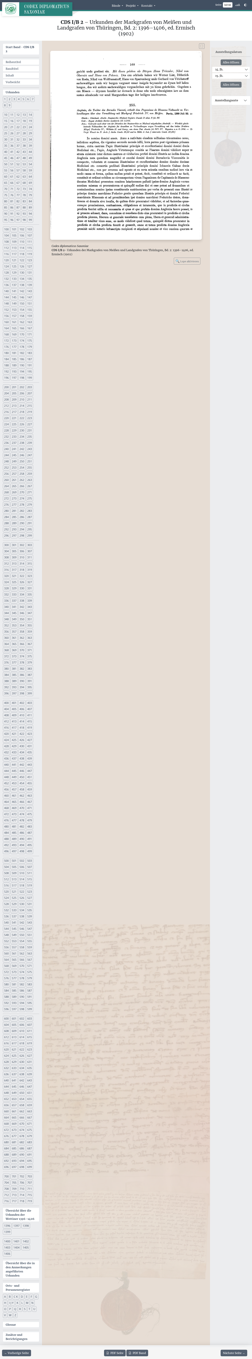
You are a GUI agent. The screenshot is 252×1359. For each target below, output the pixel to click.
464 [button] (6, 802)
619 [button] (29, 1043)
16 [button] (11, 121)
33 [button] (24, 139)
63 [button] (24, 176)
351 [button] (29, 619)
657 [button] (14, 1105)
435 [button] (29, 752)
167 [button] (29, 328)
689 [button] (14, 1154)
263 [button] (29, 480)
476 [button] (6, 820)
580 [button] (6, 984)
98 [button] (24, 220)
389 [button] (14, 681)
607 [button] (29, 1025)
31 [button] (11, 139)
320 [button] (6, 576)
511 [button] (29, 873)
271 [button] (29, 492)
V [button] (5, 1315)
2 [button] (9, 99)
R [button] (20, 1309)
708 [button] (6, 1189)
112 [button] (6, 248)
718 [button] (22, 1201)
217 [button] (14, 412)
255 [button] (29, 467)
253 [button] (14, 467)
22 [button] (18, 127)
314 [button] (22, 563)
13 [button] (24, 115)
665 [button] (14, 1117)
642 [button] (22, 1080)
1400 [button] (7, 1241)
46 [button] (11, 158)
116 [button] (6, 254)
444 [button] (6, 771)
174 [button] (22, 340)
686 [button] (22, 1148)
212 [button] (6, 406)
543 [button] (29, 922)
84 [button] (30, 201)
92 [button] (18, 214)
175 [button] (29, 340)
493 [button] (14, 845)
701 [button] (14, 1176)
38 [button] (24, 146)
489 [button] (14, 839)
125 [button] (14, 266)
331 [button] (29, 588)
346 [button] (22, 613)
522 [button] (22, 892)
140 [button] (6, 291)
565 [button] (14, 960)
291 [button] (29, 523)
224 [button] (6, 424)
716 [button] (6, 1201)
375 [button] (29, 656)
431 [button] (29, 746)
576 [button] (6, 978)
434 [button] (22, 752)
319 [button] (29, 570)
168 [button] (6, 334)
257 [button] (14, 474)
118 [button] (22, 254)
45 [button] (5, 158)
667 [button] (29, 1117)
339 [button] (29, 601)
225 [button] (14, 424)
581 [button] (14, 984)
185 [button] (14, 359)
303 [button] (29, 545)
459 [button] (29, 789)
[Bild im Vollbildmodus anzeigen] (202, 46)
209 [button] (14, 399)
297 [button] (14, 535)
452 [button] (6, 783)
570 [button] (22, 966)
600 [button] (6, 1018)
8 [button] (5, 105)
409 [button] (14, 715)
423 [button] (29, 734)
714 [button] (22, 1195)
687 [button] (29, 1148)
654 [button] (22, 1099)
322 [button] (22, 576)
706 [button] (22, 1182)
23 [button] (24, 127)
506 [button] (22, 867)
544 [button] (6, 929)
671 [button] (29, 1124)
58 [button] (24, 170)
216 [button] (6, 412)
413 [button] (14, 721)
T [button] (29, 1309)
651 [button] (29, 1093)
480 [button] (6, 826)
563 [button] (29, 953)
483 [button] (29, 826)
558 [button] (22, 947)
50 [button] (5, 164)
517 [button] (14, 885)
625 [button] (14, 1056)
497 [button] (14, 851)
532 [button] (6, 910)
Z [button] (15, 1315)
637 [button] (14, 1074)
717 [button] (14, 1201)
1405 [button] (26, 1247)
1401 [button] (16, 1241)
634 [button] (22, 1068)
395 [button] (29, 687)
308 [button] (6, 557)
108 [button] (6, 242)
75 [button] (5, 195)
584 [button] (6, 990)
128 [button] (6, 272)
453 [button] (14, 783)
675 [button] (29, 1130)
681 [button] (14, 1142)
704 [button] (6, 1182)
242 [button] (22, 449)
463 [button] (29, 796)
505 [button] (14, 867)
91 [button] (11, 214)
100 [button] (6, 229)
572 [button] (6, 972)
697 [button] (14, 1167)
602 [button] (22, 1018)
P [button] (10, 1309)
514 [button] (22, 879)
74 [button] (30, 189)
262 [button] (22, 480)
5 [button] (23, 99)
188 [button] (6, 365)
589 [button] (14, 997)
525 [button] (14, 898)
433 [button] (14, 752)
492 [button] (6, 845)
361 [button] (14, 638)
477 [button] (14, 820)
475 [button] (29, 814)
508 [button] (6, 873)
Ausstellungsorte (226, 100)
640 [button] (6, 1080)
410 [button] (22, 715)
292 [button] (6, 529)
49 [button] (30, 158)
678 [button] (22, 1136)
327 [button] (29, 582)
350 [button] (22, 619)
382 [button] (22, 669)
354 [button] (22, 625)
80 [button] (5, 201)
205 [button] (14, 393)
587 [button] (29, 990)
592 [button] (6, 1003)
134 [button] (22, 279)
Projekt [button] (131, 5)
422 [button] (22, 734)
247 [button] (29, 455)
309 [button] (14, 557)
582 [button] (22, 984)
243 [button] (29, 449)
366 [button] (22, 644)
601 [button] (14, 1018)
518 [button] (22, 885)
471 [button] (29, 808)
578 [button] (22, 978)
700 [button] (6, 1176)
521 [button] (14, 892)
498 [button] (22, 851)
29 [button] (30, 133)
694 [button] (22, 1161)
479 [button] (29, 820)
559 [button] (29, 947)
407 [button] (29, 709)
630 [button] (22, 1062)
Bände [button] (116, 5)
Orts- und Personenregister (18, 1287)
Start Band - (20, 49)
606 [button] (22, 1025)
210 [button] (22, 399)
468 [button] (6, 808)
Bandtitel (12, 68)
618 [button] (22, 1043)
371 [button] (29, 650)
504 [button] (6, 867)
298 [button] (22, 535)
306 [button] (22, 551)
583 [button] (29, 984)
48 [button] (24, 158)
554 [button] (22, 941)
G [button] (36, 1297)
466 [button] (22, 802)
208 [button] (6, 399)
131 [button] (29, 272)
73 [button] (24, 189)
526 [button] (22, 898)
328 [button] (6, 588)
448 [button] (6, 777)
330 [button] (22, 588)
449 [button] (14, 777)
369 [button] (14, 650)
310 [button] (22, 557)
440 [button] (6, 765)
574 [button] (22, 972)
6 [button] (28, 99)
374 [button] (22, 656)
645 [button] (14, 1086)
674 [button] (22, 1130)
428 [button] (6, 746)
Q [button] (15, 1309)
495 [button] (29, 845)
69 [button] (30, 183)
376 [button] (6, 662)
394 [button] (22, 687)
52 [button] (18, 164)
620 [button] (6, 1049)
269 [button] (14, 492)
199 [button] (29, 378)
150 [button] (22, 303)
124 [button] (6, 266)
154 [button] (22, 310)
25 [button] (5, 133)
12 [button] (18, 115)
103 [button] (29, 229)
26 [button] (11, 133)
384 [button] (6, 675)
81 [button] (11, 201)
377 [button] (14, 662)
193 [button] (14, 371)
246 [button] (22, 455)
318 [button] (22, 570)
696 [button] (6, 1167)
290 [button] (22, 523)
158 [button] (22, 316)
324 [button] (6, 582)
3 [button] (14, 99)
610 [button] (22, 1031)
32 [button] (18, 139)
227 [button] (29, 424)
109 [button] (14, 242)
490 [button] (22, 839)
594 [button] (22, 1003)
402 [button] (22, 703)
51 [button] (11, 164)
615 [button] (29, 1037)
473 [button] (14, 814)
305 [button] (14, 551)
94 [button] (30, 214)
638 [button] (22, 1074)
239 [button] (29, 443)
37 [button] (18, 146)
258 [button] (22, 474)
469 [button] (14, 808)
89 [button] (30, 207)
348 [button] (6, 619)
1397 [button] (16, 1226)
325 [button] (14, 582)
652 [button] (6, 1099)
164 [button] (6, 328)
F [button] (31, 1297)
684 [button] (6, 1148)
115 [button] (29, 248)
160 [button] (6, 322)
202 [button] (22, 387)
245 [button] (14, 455)
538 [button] (22, 916)
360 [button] (6, 638)
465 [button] (14, 802)
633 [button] (14, 1068)
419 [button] (29, 727)
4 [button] (19, 99)
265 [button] (14, 486)
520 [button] (6, 892)
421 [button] (14, 734)
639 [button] (29, 1074)
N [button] (32, 1303)
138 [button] (22, 285)
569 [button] (14, 966)
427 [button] (29, 740)
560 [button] (6, 953)
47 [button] (18, 158)
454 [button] (22, 783)
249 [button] (14, 461)
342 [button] (22, 607)
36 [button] (11, 146)
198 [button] (22, 378)
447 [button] (29, 771)
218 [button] (22, 412)
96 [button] (11, 220)
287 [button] (29, 517)
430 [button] (22, 746)
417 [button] (14, 727)
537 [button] (14, 916)
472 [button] (6, 814)
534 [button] (22, 910)
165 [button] (14, 328)
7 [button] (32, 99)
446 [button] (22, 771)
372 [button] (6, 656)
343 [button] (29, 607)
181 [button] (14, 353)
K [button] (17, 1303)
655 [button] (29, 1099)
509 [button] (14, 873)
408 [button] (6, 715)
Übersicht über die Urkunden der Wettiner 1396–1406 (20, 1215)
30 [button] (5, 139)
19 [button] (30, 121)
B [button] (10, 1297)
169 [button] (14, 334)
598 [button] (22, 1009)
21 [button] (11, 127)
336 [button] (6, 601)
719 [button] (29, 1201)
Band (139, 1353)
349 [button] (14, 619)
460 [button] (6, 796)
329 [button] (14, 588)
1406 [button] (7, 1254)
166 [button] (22, 328)
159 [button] (29, 316)
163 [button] (29, 322)
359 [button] (29, 631)
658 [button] (22, 1105)
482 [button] (22, 826)
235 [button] (29, 437)
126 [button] (22, 266)
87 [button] (18, 207)
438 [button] (22, 758)
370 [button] (22, 650)
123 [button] (29, 260)
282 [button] (22, 511)
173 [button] (14, 340)
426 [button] (22, 740)
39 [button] (30, 146)
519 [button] (29, 885)
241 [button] (14, 449)
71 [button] (11, 189)
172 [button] (6, 340)
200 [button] (6, 387)
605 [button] (14, 1025)
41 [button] (11, 152)
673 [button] (14, 1130)
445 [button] (14, 771)
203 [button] (29, 387)
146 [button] (22, 297)
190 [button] (22, 365)
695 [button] (29, 1161)
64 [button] (30, 176)
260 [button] (6, 480)
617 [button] (14, 1043)
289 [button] (14, 523)
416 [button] (6, 727)
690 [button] (22, 1154)
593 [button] (14, 1003)
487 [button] (29, 833)
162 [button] (22, 322)
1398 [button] (26, 1226)
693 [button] (14, 1161)
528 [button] (6, 904)
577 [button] (14, 978)
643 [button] (29, 1080)
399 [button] (29, 693)
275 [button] (29, 498)
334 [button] (22, 594)
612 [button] (6, 1037)
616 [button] (6, 1043)
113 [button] (14, 248)
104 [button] (6, 235)
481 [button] (14, 826)
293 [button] (14, 529)
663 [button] (29, 1111)
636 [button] (6, 1074)
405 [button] (14, 709)
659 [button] (29, 1105)
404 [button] (6, 709)
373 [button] (14, 656)
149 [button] (14, 303)
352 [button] (6, 625)
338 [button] (22, 601)
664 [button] (6, 1117)
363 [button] (29, 638)
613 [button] (14, 1037)
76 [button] (11, 195)
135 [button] (29, 279)
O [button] (5, 1309)
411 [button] (29, 715)
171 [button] (29, 334)
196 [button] (6, 378)
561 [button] (14, 953)
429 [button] (14, 746)
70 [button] (5, 189)
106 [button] (22, 235)
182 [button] (22, 353)
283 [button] (29, 511)
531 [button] (29, 904)
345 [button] (14, 613)
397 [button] (14, 693)
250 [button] (22, 461)
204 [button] (6, 393)
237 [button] (14, 443)
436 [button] (6, 758)
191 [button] (29, 365)
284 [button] (6, 517)
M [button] (27, 1303)
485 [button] (14, 833)
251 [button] (29, 461)
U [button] (34, 1309)
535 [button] (29, 910)
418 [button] (22, 727)
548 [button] (6, 935)
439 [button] (29, 758)
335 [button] (29, 594)
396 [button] (6, 693)
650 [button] (22, 1093)
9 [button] (9, 105)
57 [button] (18, 170)
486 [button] (22, 833)
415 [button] (29, 721)
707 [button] (29, 1182)
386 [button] (22, 675)
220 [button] (6, 418)
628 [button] (6, 1062)
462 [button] (22, 796)
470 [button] (22, 808)
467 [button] (29, 802)
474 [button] (22, 814)
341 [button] (14, 607)
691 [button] (29, 1154)
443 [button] (29, 765)
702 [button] (22, 1176)
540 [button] (6, 922)
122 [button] (22, 260)
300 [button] (6, 545)
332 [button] (6, 594)
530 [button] (22, 904)
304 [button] (6, 551)
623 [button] (29, 1049)
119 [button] (29, 254)
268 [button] (6, 492)
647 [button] (29, 1086)
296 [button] (6, 535)
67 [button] (18, 183)
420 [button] (6, 734)
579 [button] (29, 978)
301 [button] (14, 545)
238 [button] (22, 443)
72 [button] (18, 189)
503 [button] (29, 861)
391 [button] (29, 681)
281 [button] (14, 511)
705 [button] (14, 1182)
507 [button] (29, 867)
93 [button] (24, 214)
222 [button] (22, 418)
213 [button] (14, 406)
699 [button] (29, 1167)
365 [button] (14, 644)
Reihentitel (13, 62)
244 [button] (6, 455)
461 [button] (14, 796)
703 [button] (29, 1176)
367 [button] (29, 644)
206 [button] (22, 393)
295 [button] (29, 529)
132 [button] (6, 279)
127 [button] (29, 266)
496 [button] (6, 851)
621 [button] (14, 1049)
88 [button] (24, 207)
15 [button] (5, 121)
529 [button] (14, 904)
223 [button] (29, 418)
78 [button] (24, 195)
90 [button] (5, 214)
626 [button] (22, 1056)
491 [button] (29, 839)
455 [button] (29, 783)
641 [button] (14, 1080)
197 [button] (14, 378)
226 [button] (22, 424)
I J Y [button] (11, 1303)
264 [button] (6, 486)
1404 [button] (16, 1247)
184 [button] (6, 359)
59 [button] (30, 170)
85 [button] (5, 207)
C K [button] (16, 1297)
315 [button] (29, 563)
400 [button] (6, 703)
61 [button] (11, 176)
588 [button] (6, 997)
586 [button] (22, 990)
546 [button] (22, 929)
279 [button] (29, 505)
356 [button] (6, 631)
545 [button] (14, 929)
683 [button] (29, 1142)
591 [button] (29, 997)
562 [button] (22, 953)
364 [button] (6, 644)
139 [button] (29, 285)
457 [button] (14, 789)
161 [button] (14, 322)
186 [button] (22, 359)
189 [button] (14, 365)
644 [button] (6, 1086)
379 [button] (29, 662)
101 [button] (14, 229)
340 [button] (6, 607)
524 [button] (6, 898)
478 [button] (22, 820)
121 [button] (14, 260)
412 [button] (6, 721)
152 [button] (6, 310)
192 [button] (6, 371)
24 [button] (30, 127)
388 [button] (6, 681)
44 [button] (30, 152)
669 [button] (14, 1124)
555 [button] (29, 941)
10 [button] (5, 115)
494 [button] (22, 845)
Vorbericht (13, 82)
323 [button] (29, 576)
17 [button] (18, 121)
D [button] (22, 1297)
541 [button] (14, 922)
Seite (116, 1353)
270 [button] (22, 492)
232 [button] (6, 437)
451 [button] (29, 777)
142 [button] (22, 291)
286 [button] (22, 517)
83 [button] (24, 201)
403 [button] (29, 703)
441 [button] (14, 765)
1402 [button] (26, 1241)
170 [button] (22, 334)
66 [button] (11, 183)
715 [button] (29, 1195)
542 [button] (22, 922)
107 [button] (29, 235)
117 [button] (14, 254)
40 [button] (5, 152)
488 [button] (6, 839)
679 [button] (29, 1136)
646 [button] (22, 1086)
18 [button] (24, 121)
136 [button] (6, 285)
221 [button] (14, 418)
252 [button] (6, 467)
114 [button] (22, 248)
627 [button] (29, 1056)
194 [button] (22, 371)
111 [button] (29, 242)
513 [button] (14, 879)
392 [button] (6, 687)
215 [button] (29, 406)
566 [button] (22, 960)
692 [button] (6, 1161)
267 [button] (29, 486)
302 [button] (22, 545)
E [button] (27, 1297)
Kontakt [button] (147, 5)
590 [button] (22, 997)
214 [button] (22, 406)
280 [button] (6, 511)
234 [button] (22, 437)
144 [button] (6, 297)
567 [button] (29, 960)
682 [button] (22, 1142)
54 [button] (30, 164)
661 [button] (14, 1111)
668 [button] (6, 1124)
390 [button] (22, 681)
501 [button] (14, 861)
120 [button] (6, 260)
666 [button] (22, 1117)
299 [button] (29, 535)
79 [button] (30, 195)
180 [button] (6, 353)
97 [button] (18, 220)
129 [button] (14, 272)
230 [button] (22, 430)
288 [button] (6, 523)
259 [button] (29, 474)
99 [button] (30, 220)
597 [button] (14, 1009)
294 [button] (22, 529)
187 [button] (29, 359)
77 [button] (18, 195)
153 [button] (14, 310)
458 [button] (22, 789)
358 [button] (22, 631)
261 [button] (14, 480)
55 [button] (5, 170)
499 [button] (29, 851)
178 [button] (22, 347)
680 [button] (6, 1142)
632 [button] (6, 1068)
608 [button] (6, 1031)
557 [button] (14, 947)
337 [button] (14, 601)
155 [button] (29, 310)
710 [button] (22, 1189)
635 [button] (29, 1068)
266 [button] (22, 486)
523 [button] (29, 892)
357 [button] (14, 631)
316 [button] (6, 570)
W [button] (10, 1315)
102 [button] (22, 229)
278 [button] (22, 505)
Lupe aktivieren (187, 261)
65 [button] (5, 183)
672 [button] (6, 1130)
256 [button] (6, 474)
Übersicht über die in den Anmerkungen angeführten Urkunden (20, 1269)
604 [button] (6, 1025)
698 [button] (22, 1167)
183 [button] (29, 353)
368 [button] (6, 650)
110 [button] (22, 242)
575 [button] (29, 972)
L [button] (22, 1303)
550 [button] (22, 935)
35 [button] (5, 146)
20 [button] (5, 127)
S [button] (25, 1309)
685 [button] (14, 1148)
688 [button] (6, 1154)
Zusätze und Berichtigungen (16, 1337)
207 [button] (29, 393)
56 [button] (11, 170)
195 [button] (29, 371)
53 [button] (24, 164)
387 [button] (29, 675)
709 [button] (14, 1189)
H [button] (5, 1303)
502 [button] (22, 861)
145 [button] (14, 297)
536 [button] (6, 916)
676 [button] (6, 1136)
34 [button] (30, 139)
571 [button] (29, 966)
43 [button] (24, 152)
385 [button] (14, 675)
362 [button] (22, 638)
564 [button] (6, 960)
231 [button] (29, 430)
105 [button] (14, 235)
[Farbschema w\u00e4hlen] (245, 5)
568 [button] (6, 966)
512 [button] (6, 879)
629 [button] (14, 1062)
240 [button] (6, 449)
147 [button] (29, 297)
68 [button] (24, 183)
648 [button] (6, 1093)
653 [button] (14, 1099)
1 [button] (5, 99)
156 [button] (6, 316)
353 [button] (14, 625)
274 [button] (22, 498)
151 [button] (29, 303)
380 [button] (6, 669)
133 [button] (14, 279)
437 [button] (14, 758)
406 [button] (22, 709)
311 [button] (29, 557)
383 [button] (29, 669)
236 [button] (6, 443)
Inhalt (10, 75)
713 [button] (14, 1195)
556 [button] (6, 947)
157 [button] (14, 316)
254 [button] (22, 467)
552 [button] (6, 941)
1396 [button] (7, 1226)
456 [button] (6, 789)
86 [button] (11, 207)
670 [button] (22, 1124)
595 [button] (29, 1003)
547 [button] (29, 929)
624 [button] (6, 1056)
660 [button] (6, 1111)
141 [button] (14, 291)
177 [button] (14, 347)
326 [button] (22, 582)
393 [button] (14, 687)
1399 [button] (7, 1232)
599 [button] (29, 1009)
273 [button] (14, 498)
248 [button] (6, 461)
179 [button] (29, 347)
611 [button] (29, 1031)
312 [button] (6, 563)
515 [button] (29, 879)
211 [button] (29, 399)
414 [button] (22, 721)
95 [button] (5, 220)
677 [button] (14, 1136)
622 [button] (22, 1049)
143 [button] (29, 291)
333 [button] (14, 594)
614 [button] (22, 1037)
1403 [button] (7, 1247)
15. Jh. (219, 75)
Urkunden (13, 92)
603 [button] (29, 1018)
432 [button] (6, 752)
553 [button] (14, 941)
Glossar (11, 1324)
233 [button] (14, 437)
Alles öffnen (231, 62)
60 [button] (5, 176)
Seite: (218, 4)
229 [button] (14, 430)
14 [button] (30, 115)
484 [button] (6, 833)
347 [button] (29, 613)
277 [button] (14, 505)
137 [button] (14, 285)
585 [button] (14, 990)
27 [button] (18, 133)
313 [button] (14, 563)
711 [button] (29, 1189)
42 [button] (18, 152)
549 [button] (14, 935)
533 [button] (14, 910)
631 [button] (29, 1062)
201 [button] (14, 387)
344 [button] (6, 613)
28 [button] (24, 133)
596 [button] (6, 1009)
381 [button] (14, 669)
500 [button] (6, 861)
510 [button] (22, 873)
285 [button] (14, 517)
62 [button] (18, 176)
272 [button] (6, 498)
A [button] (5, 1297)
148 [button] (6, 303)
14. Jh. (219, 69)
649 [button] (14, 1093)
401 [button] (14, 703)
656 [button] (6, 1105)
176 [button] (6, 347)
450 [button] (22, 777)
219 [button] (29, 412)
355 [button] (29, 625)
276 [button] (6, 505)
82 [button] (18, 201)
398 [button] (22, 693)
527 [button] (29, 898)
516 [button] (6, 885)
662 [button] (22, 1111)
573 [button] (14, 972)
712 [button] (6, 1195)
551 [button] (29, 935)
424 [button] (6, 740)
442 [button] (22, 765)
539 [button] (29, 916)
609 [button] (14, 1031)
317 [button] (14, 570)
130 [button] (22, 272)
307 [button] (29, 551)
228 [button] (6, 430)
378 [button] (22, 662)
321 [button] (14, 576)
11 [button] (11, 115)
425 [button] (14, 740)
